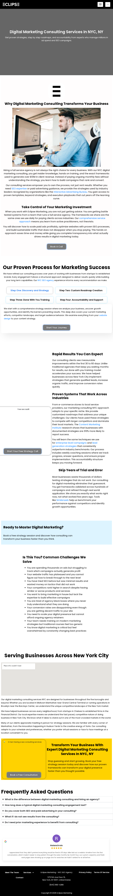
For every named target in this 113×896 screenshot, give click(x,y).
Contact (19, 877)
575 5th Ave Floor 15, (56, 877)
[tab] (30, 290)
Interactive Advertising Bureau (70, 191)
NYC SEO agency (46, 280)
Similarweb (62, 500)
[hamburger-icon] (107, 4)
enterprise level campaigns (71, 442)
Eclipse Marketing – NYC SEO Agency (56, 872)
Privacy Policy (85, 872)
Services (27, 872)
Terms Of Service (101, 872)
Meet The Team (12, 872)
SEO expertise (19, 188)
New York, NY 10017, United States (56, 880)
